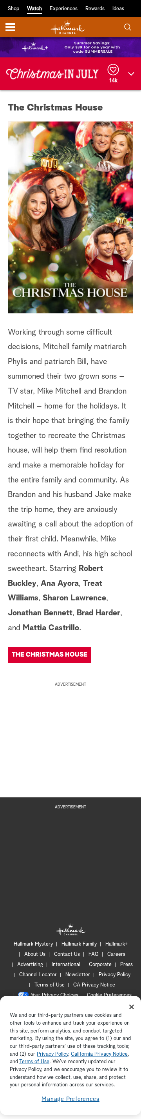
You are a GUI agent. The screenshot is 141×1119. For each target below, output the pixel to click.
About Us (34, 954)
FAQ (94, 954)
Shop (13, 8)
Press (126, 964)
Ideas (118, 8)
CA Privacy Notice (94, 985)
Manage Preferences (70, 1099)
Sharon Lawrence (74, 598)
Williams (23, 598)
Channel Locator (38, 974)
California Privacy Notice (99, 1054)
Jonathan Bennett (40, 613)
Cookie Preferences (109, 995)
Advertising (30, 964)
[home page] (67, 27)
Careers (116, 954)
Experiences (64, 8)
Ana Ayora (60, 583)
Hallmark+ (116, 944)
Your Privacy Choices (54, 995)
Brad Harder (98, 613)
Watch (34, 8)
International (66, 964)
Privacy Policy (114, 974)
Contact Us (67, 954)
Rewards (95, 8)
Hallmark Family (79, 944)
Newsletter (77, 974)
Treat (92, 583)
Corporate (100, 964)
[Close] (131, 1007)
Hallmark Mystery (33, 944)
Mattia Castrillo (51, 628)
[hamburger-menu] (10, 27)
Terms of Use (49, 985)
